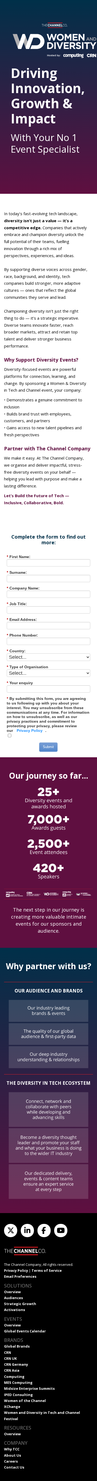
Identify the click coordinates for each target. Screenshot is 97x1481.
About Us (12, 1455)
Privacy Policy (30, 730)
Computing (14, 1376)
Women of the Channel (25, 1400)
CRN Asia (11, 1370)
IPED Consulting (18, 1394)
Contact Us (14, 1467)
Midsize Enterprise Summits (29, 1388)
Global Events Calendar (25, 1331)
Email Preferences (20, 1276)
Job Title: (17, 604)
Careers (11, 1461)
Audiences (13, 1297)
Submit (48, 747)
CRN (7, 1352)
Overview (12, 1291)
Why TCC (11, 1449)
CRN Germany (16, 1364)
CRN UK (10, 1358)
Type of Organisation (27, 667)
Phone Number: (22, 635)
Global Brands (17, 1346)
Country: (16, 651)
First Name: (18, 557)
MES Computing (18, 1382)
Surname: (17, 572)
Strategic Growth (20, 1303)
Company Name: (23, 588)
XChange (12, 1406)
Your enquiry (20, 683)
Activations (14, 1309)
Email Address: (22, 619)
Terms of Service (47, 1270)
